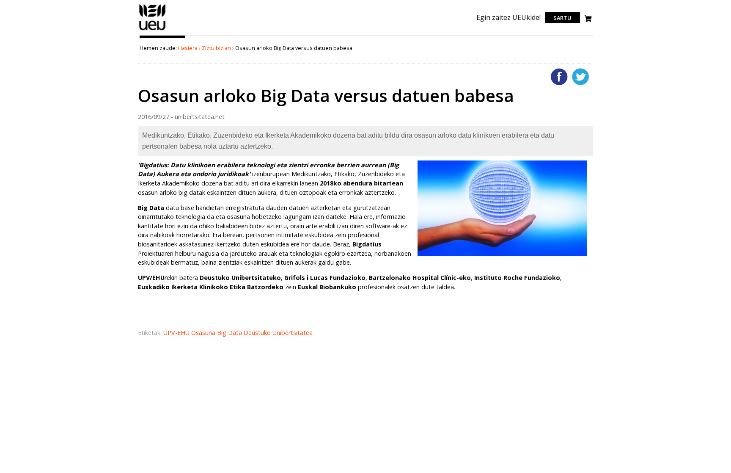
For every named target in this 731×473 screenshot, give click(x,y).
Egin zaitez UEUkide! (508, 17)
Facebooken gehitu (559, 76)
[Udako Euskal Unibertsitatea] (152, 30)
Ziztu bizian (216, 48)
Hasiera (188, 48)
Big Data (230, 333)
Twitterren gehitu (580, 76)
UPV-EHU (177, 333)
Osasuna (204, 333)
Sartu (562, 18)
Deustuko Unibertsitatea (278, 333)
